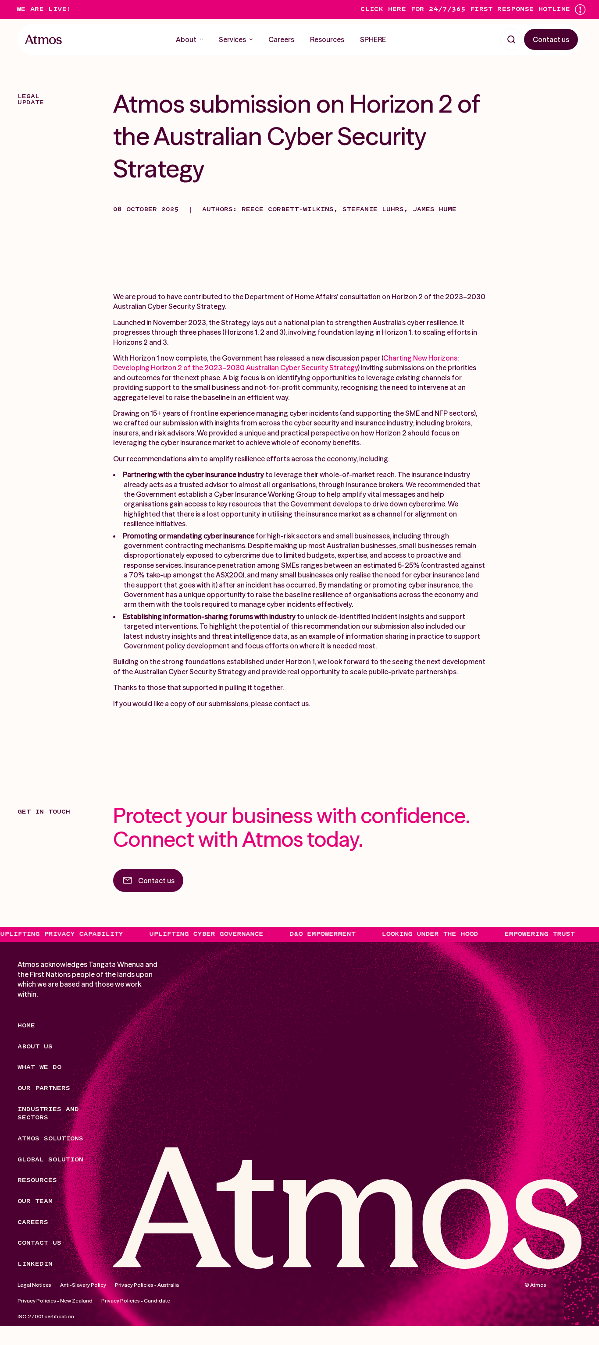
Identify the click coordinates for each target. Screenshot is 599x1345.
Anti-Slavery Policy (83, 1284)
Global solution (50, 1160)
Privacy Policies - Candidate (135, 1300)
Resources (327, 39)
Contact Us (39, 1243)
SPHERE (373, 39)
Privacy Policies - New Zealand (55, 1300)
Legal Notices (34, 1284)
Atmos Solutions (50, 1139)
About (186, 39)
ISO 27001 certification (46, 1316)
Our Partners (44, 1088)
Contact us (551, 39)
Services (232, 39)
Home (26, 1026)
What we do (39, 1067)
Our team (35, 1201)
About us (35, 1047)
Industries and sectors (48, 1114)
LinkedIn (35, 1264)
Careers (281, 39)
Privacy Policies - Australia (147, 1284)
